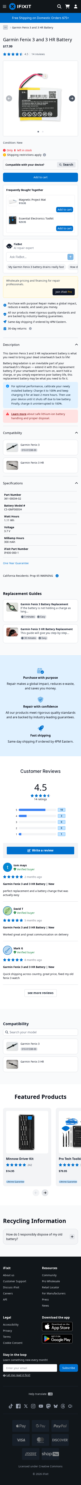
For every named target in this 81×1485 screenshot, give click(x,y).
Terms (7, 1336)
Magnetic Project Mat (32, 199)
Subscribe (68, 1368)
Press (45, 1299)
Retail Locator (50, 1287)
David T (18, 909)
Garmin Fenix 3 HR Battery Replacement (47, 629)
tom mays (20, 865)
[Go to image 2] (42, 131)
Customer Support (14, 1281)
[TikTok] (10, 1406)
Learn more (18, 414)
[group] (9, 98)
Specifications (13, 483)
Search (68, 164)
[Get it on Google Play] (57, 1338)
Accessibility (10, 1324)
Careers (8, 1293)
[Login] (76, 6)
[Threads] (63, 1406)
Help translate (38, 1394)
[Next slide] (45, 1192)
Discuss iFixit (11, 1287)
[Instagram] (33, 1406)
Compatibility (12, 433)
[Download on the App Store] (57, 1326)
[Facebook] (18, 1406)
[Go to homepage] (21, 6)
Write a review (42, 850)
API (5, 1299)
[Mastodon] (48, 1406)
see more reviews (40, 993)
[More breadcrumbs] (5, 27)
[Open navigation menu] (4, 6)
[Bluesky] (56, 1406)
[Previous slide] (36, 1192)
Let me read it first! (18, 1375)
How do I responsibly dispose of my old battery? (34, 1236)
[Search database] (59, 6)
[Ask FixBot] (70, 257)
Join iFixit (64, 292)
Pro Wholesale (51, 1281)
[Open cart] (67, 6)
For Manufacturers (54, 1293)
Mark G (18, 948)
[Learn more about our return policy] (30, 329)
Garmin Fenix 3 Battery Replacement (44, 604)
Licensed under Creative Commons (40, 1466)
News (45, 1305)
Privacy (7, 1330)
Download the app (56, 1317)
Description (11, 345)
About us (8, 1275)
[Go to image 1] (38, 131)
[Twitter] (26, 1406)
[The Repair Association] (70, 1406)
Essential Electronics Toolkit (36, 218)
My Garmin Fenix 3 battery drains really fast (36, 267)
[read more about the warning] (57, 576)
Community (49, 1275)
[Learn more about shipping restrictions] (44, 154)
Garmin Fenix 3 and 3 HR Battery (32, 27)
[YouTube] (41, 1406)
